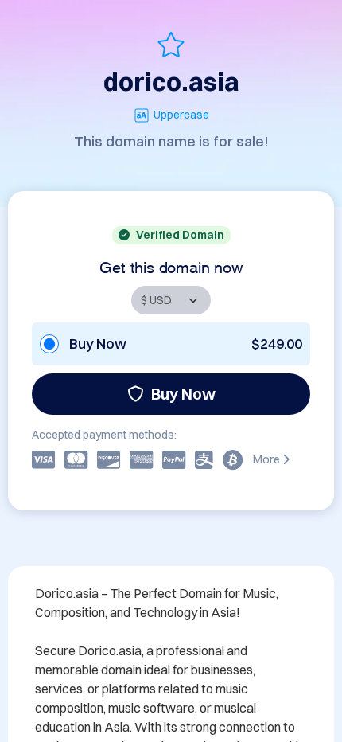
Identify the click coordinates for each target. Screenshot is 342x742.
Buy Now (183, 394)
